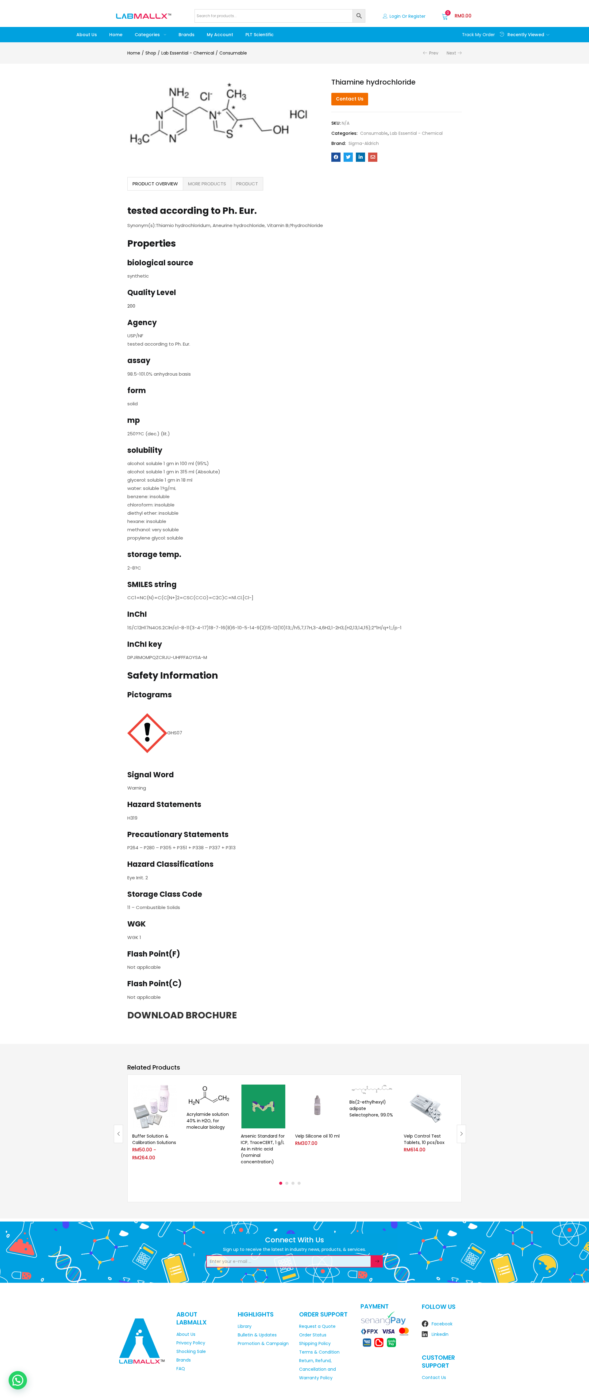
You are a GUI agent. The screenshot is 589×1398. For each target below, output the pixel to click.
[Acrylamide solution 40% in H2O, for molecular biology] (209, 1096)
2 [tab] (286, 1183)
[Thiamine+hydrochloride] (348, 157)
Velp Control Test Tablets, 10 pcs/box (424, 1139)
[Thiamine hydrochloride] (336, 157)
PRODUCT (247, 183)
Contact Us (350, 99)
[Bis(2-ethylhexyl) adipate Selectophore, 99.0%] (372, 1089)
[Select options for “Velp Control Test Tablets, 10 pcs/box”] (444, 1092)
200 (131, 306)
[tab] (155, 184)
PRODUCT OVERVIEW (155, 183)
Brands (186, 35)
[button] (457, 16)
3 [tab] (292, 1183)
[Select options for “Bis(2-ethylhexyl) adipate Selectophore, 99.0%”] (390, 1092)
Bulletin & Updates (257, 1335)
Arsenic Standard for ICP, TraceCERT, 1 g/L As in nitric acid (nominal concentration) (263, 1149)
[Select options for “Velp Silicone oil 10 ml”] (335, 1092)
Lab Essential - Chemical (187, 53)
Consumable (233, 53)
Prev (433, 53)
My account (220, 35)
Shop (150, 53)
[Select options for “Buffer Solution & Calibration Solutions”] (172, 1092)
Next (451, 53)
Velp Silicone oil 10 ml (317, 1136)
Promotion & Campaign (263, 1343)
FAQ (180, 1369)
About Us (86, 35)
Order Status (312, 1335)
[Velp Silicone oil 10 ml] (318, 1106)
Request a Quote (317, 1326)
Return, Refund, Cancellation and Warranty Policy (317, 1369)
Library (245, 1326)
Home (115, 35)
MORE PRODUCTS (207, 183)
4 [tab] (299, 1183)
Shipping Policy (315, 1343)
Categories (148, 35)
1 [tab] (280, 1183)
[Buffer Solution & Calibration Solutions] (155, 1106)
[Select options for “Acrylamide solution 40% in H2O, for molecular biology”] (227, 1092)
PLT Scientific (259, 35)
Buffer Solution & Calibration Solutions (154, 1139)
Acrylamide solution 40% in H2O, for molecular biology (208, 1120)
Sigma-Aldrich (363, 143)
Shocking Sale (191, 1351)
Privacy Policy (190, 1343)
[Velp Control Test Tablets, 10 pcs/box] (426, 1106)
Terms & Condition (319, 1352)
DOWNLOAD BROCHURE (182, 1015)
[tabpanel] (154, 1129)
